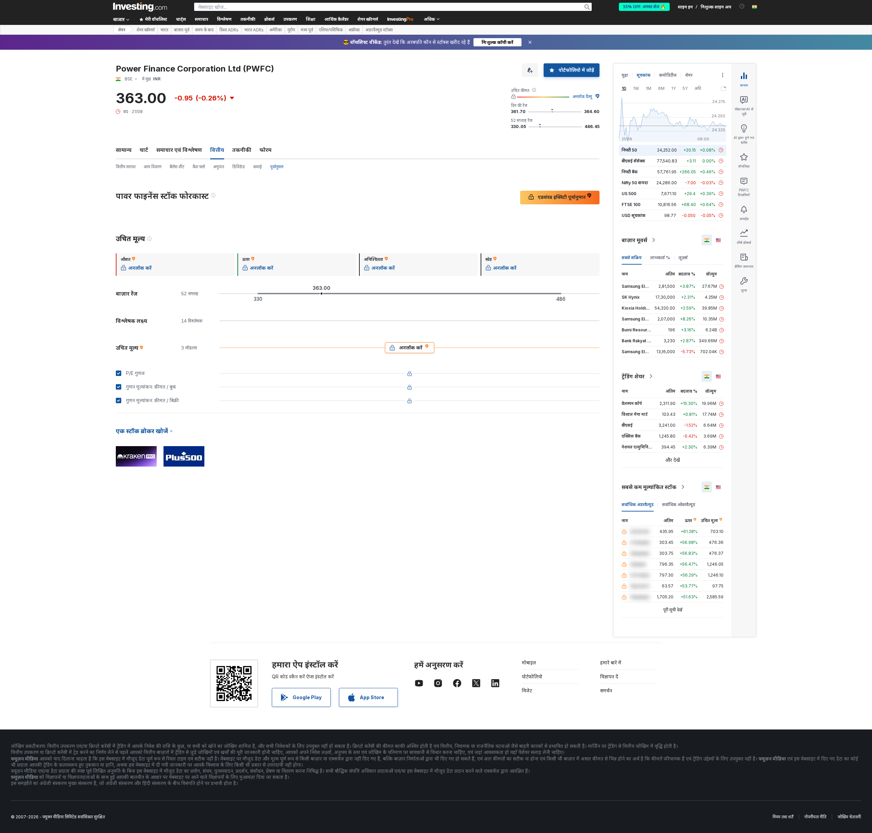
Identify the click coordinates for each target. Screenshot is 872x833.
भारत (164, 30)
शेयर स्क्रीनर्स (367, 19)
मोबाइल (529, 662)
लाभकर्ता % (660, 257)
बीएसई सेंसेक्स (633, 160)
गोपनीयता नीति (815, 816)
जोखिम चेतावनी (849, 816)
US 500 (629, 193)
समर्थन (606, 690)
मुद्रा (625, 75)
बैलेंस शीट (177, 166)
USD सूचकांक (633, 215)
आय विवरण (152, 166)
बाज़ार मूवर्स (634, 240)
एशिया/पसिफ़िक (331, 30)
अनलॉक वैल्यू (582, 96)
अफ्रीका (354, 30)
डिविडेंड (238, 166)
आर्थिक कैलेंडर (336, 19)
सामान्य (123, 149)
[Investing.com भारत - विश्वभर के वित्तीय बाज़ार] (140, 7)
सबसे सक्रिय (632, 257)
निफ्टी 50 (629, 150)
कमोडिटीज (667, 75)
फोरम (265, 149)
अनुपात (218, 166)
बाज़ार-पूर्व (181, 30)
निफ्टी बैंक (630, 171)
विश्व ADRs (228, 30)
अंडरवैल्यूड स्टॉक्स (379, 30)
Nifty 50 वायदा (635, 182)
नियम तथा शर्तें (783, 816)
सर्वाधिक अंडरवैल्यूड (638, 504)
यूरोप (291, 30)
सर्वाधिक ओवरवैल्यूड (678, 504)
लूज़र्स (683, 257)
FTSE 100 (631, 204)
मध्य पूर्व (307, 30)
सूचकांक (644, 75)
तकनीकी (241, 149)
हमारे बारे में (610, 662)
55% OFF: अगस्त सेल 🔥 (644, 7)
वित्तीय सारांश (126, 166)
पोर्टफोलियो (532, 676)
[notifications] (742, 6)
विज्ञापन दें (609, 676)
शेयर (121, 30)
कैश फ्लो (198, 166)
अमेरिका (275, 30)
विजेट (527, 690)
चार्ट (144, 149)
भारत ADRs (254, 30)
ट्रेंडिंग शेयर (633, 376)
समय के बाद (204, 30)
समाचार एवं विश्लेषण (179, 149)
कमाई (257, 166)
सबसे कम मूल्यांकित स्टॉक (649, 487)
